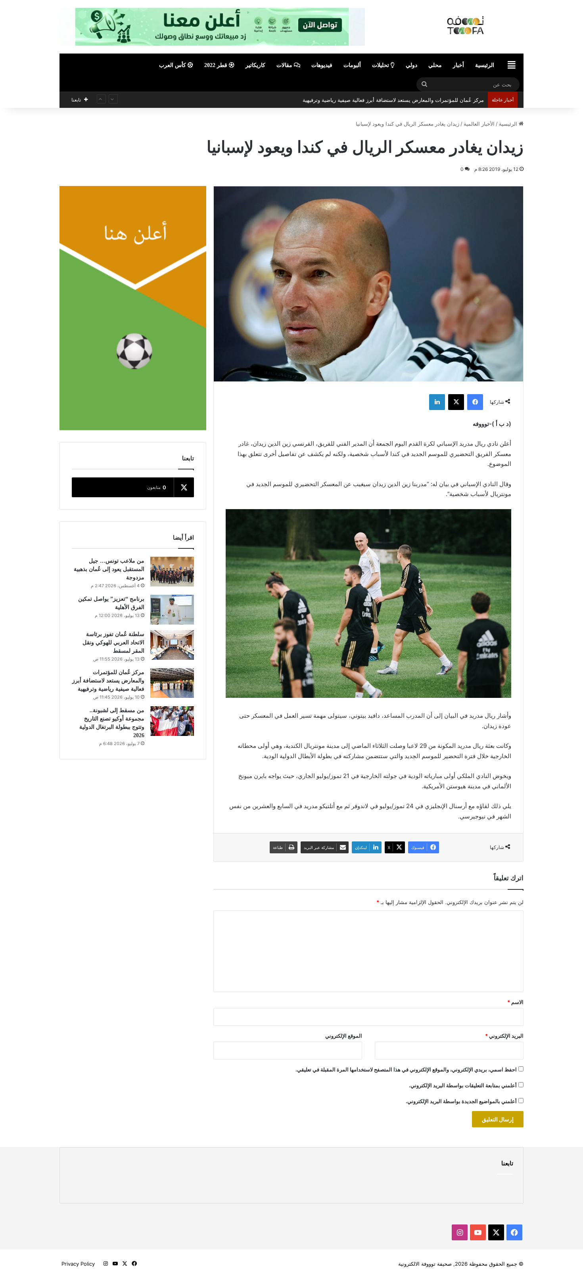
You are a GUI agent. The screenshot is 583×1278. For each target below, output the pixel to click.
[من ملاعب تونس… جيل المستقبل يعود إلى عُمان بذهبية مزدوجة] (172, 571)
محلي (435, 65)
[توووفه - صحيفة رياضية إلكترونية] (469, 25)
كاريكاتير (255, 65)
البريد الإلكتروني (504, 1036)
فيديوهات (321, 65)
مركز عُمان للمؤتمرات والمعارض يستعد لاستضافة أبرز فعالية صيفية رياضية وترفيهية (108, 680)
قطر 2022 (216, 65)
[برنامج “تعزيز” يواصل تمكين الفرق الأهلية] (172, 610)
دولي (411, 65)
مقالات (285, 65)
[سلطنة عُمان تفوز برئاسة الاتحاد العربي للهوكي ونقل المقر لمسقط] (172, 645)
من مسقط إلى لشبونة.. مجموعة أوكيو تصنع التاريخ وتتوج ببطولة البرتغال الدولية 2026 (389, 100)
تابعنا (507, 1163)
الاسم (515, 1002)
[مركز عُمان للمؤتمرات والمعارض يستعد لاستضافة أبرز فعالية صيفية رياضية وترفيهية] (172, 683)
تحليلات (381, 65)
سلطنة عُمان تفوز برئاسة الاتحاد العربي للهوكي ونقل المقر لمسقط (113, 642)
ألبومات (352, 65)
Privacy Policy (78, 1264)
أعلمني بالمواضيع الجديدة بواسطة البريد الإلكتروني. (461, 1101)
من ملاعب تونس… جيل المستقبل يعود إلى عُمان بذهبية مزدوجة (109, 569)
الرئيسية (484, 65)
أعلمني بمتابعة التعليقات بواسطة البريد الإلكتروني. (463, 1085)
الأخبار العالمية (479, 124)
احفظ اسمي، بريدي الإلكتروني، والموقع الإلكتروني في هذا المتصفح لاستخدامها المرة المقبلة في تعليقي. (406, 1069)
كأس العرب (173, 65)
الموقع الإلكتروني (343, 1036)
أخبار (458, 65)
